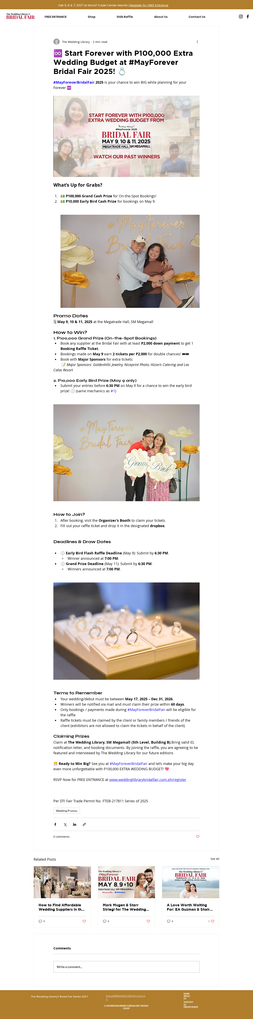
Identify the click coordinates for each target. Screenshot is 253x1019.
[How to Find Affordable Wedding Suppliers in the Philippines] (62, 882)
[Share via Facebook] (55, 824)
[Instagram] (240, 16)
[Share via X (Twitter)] (65, 824)
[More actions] (197, 41)
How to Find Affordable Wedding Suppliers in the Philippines (61, 907)
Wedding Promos (66, 810)
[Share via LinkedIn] (74, 824)
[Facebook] (247, 16)
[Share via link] (84, 824)
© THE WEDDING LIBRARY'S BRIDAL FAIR (121, 1005)
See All (215, 859)
